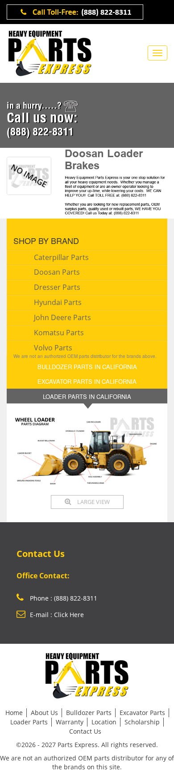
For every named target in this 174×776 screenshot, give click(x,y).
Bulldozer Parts (89, 712)
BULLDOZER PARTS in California (87, 366)
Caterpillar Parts (61, 257)
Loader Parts (29, 722)
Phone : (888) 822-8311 (62, 598)
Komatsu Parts (59, 332)
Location (103, 722)
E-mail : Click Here (57, 614)
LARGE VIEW (93, 502)
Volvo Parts (53, 348)
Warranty (69, 722)
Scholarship (142, 722)
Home (14, 712)
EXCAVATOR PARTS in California (87, 381)
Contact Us (85, 731)
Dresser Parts (57, 287)
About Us (44, 712)
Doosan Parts (57, 272)
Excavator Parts (142, 712)
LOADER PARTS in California (87, 396)
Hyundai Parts (58, 302)
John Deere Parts (62, 317)
